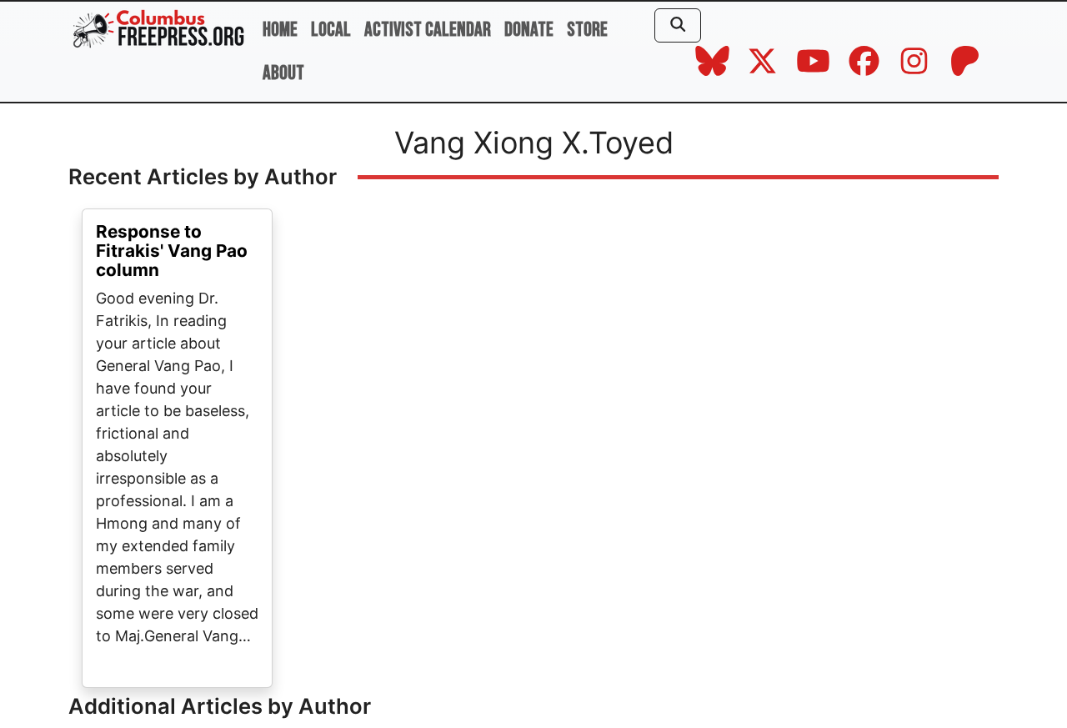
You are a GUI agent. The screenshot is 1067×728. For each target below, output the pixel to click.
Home (280, 30)
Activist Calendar (427, 30)
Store (587, 30)
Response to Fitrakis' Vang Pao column (172, 250)
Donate (529, 30)
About (283, 73)
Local (331, 30)
